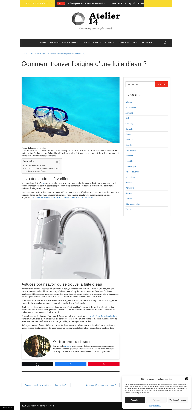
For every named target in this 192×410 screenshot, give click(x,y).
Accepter (135, 400)
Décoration (130, 139)
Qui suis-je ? (147, 43)
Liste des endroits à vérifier (35, 165)
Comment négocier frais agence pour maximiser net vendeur (69, 3)
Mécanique (130, 177)
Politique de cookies (155, 406)
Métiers (108, 43)
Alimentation (124, 43)
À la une (129, 102)
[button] (186, 379)
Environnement (132, 150)
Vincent (67, 346)
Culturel (129, 134)
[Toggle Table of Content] (56, 162)
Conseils (129, 129)
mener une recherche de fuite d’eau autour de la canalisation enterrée (62, 197)
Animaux (129, 112)
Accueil (43, 43)
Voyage (135, 43)
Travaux (129, 198)
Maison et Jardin (132, 171)
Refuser (156, 400)
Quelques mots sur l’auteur (37, 171)
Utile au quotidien (90, 43)
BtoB (127, 118)
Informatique (131, 166)
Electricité (129, 145)
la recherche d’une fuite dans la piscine (101, 316)
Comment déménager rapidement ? (101, 385)
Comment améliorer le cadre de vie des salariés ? (45, 385)
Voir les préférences (177, 400)
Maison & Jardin (69, 43)
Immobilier (54, 43)
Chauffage (130, 123)
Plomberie (130, 187)
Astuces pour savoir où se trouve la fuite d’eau (42, 168)
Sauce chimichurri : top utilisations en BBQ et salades (124, 3)
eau (42, 183)
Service (129, 193)
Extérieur (129, 155)
